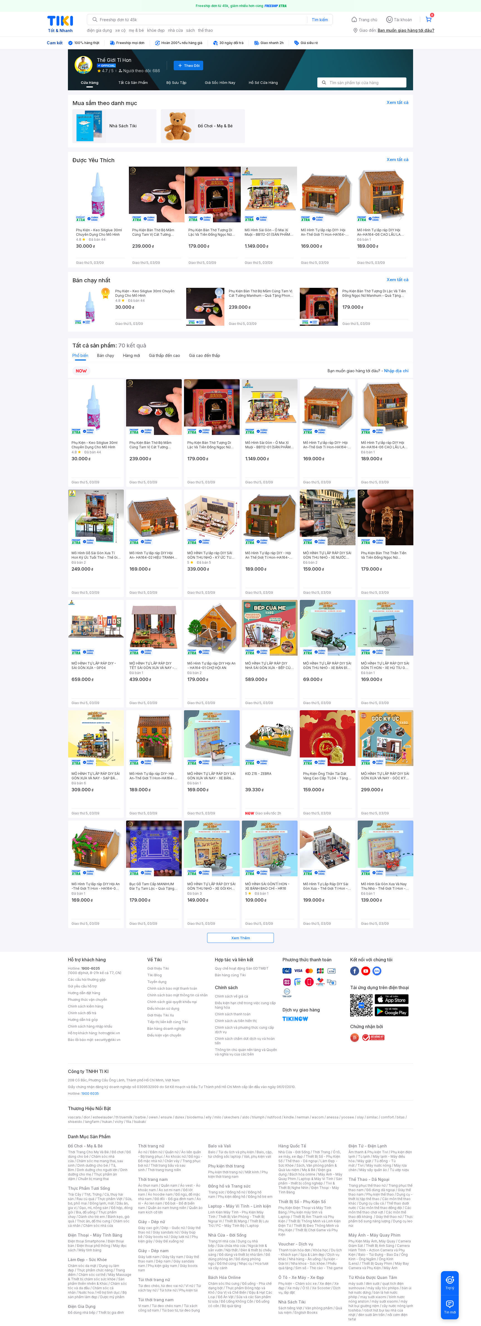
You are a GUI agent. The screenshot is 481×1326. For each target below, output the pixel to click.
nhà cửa (175, 30)
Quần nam (169, 1185)
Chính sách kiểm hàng (85, 1006)
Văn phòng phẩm (319, 1308)
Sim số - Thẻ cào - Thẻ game (319, 1268)
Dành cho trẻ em (91, 1217)
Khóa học (320, 1250)
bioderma (195, 1117)
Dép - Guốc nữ (173, 1228)
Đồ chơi (118, 1152)
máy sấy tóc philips (383, 1288)
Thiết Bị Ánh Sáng (380, 1246)
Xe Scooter (321, 1288)
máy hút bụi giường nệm (378, 1303)
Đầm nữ (156, 1152)
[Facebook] (354, 970)
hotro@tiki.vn (109, 1033)
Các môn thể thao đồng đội (380, 1208)
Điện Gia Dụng (81, 1306)
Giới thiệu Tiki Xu (160, 1015)
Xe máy (293, 1288)
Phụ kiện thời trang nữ (225, 1172)
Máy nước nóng (378, 1165)
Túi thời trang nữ (154, 1279)
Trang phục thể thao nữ (367, 1185)
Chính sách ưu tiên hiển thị (236, 1021)
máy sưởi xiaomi (385, 1301)
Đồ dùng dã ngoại (380, 1190)
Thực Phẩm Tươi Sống (89, 1188)
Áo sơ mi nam (169, 1190)
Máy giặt (364, 1161)
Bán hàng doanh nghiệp (166, 1028)
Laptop (253, 1225)
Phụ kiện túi (188, 1290)
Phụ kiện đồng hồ (231, 1196)
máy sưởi (356, 1283)
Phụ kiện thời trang (226, 1166)
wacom (318, 1117)
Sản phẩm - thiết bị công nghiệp (310, 1181)
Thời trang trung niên (164, 1170)
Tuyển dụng (156, 982)
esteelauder (103, 1117)
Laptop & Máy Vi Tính (316, 1179)
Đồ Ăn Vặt (226, 1297)
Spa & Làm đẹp (312, 1254)
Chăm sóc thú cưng (223, 1283)
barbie (140, 1117)
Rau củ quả (85, 1199)
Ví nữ (189, 1286)
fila (128, 1122)
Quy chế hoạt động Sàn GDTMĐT (242, 968)
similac (372, 1117)
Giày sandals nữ (165, 1232)
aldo (245, 1117)
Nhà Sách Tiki (292, 1302)
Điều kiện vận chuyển (164, 1035)
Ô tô (305, 1288)
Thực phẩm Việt (109, 1199)
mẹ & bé (136, 30)
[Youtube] (365, 970)
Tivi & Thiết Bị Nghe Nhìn (306, 1185)
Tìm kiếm (320, 19)
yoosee (347, 1117)
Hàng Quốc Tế (292, 1145)
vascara (74, 1117)
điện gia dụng (99, 30)
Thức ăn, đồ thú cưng (93, 1221)
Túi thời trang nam (155, 1299)
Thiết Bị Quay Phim (377, 1263)
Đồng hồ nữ (236, 1192)
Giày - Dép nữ (151, 1221)
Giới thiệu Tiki (158, 968)
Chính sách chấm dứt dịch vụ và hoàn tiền (245, 1041)
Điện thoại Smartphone (86, 1241)
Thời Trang (321, 1152)
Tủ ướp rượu (399, 1170)
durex (179, 1117)
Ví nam (143, 1306)
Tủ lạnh (364, 1156)
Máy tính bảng (89, 1250)
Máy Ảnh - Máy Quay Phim (374, 1235)
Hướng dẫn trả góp (83, 1020)
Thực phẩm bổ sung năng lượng (381, 1219)
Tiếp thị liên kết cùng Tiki (167, 1022)
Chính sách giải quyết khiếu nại (172, 1002)
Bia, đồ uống (85, 1212)
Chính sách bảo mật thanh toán (172, 988)
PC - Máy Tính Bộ (230, 1225)
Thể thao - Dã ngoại (301, 1161)
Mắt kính (252, 1172)
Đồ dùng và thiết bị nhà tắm (241, 1254)
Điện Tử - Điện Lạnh (368, 1145)
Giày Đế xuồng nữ (169, 1241)
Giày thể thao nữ (389, 1217)
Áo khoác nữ (176, 1156)
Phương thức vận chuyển (87, 999)
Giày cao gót (148, 1228)
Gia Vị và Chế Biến (231, 1292)
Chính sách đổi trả (82, 1013)
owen (153, 1117)
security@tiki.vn (108, 1040)
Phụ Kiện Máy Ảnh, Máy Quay (372, 1241)
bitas (401, 1117)
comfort (387, 1117)
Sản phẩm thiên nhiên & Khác (96, 1281)
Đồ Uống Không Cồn (237, 1301)
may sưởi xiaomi (373, 1297)
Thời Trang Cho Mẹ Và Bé (88, 1152)
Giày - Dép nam (153, 1250)
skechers (231, 1117)
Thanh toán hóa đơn (294, 1250)
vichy (119, 1122)
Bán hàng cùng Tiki (230, 975)
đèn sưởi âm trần (371, 1315)
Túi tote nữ (167, 1290)
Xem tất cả (398, 102)
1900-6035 (90, 968)
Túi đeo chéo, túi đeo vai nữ (160, 1286)
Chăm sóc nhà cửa (98, 1225)
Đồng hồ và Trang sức (229, 1186)
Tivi (360, 1165)
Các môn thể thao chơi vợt (380, 1210)
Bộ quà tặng (231, 1306)
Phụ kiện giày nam (162, 1266)
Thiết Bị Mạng (236, 1221)
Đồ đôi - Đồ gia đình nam (174, 1199)
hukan (107, 1122)
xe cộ (120, 30)
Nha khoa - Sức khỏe (308, 1263)
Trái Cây (74, 1194)
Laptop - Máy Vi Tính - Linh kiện (239, 1206)
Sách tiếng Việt (290, 1308)
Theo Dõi (192, 65)
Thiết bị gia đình (111, 1312)
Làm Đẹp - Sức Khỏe (87, 1259)
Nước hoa (86, 1292)
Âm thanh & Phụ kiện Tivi (368, 1152)
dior (87, 1117)
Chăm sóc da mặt (82, 1266)
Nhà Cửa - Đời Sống (227, 1235)
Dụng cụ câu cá (371, 1203)
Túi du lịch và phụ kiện (236, 1152)
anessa (332, 1117)
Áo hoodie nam (160, 1194)
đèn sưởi (372, 1283)
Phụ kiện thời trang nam (238, 1174)
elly (209, 1117)
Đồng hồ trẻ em (260, 1196)
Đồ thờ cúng (226, 1263)
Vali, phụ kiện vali (257, 1156)
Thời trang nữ (151, 1145)
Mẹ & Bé (308, 1170)
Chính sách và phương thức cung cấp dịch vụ (244, 1029)
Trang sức (216, 1192)
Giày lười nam (148, 1257)
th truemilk (124, 1117)
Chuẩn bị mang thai (93, 1179)
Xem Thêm (240, 938)
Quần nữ (171, 1152)
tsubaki (140, 1122)
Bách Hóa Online (224, 1277)
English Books (306, 1312)
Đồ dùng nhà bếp (81, 1312)
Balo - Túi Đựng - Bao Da (378, 1254)
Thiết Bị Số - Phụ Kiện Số (302, 1201)
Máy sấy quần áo (373, 1170)
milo (217, 1117)
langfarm (92, 1122)
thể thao (205, 30)
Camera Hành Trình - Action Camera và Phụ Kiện (379, 1250)
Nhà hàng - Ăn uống (305, 1259)
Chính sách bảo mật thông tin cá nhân (177, 995)
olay (360, 1117)
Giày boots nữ (156, 1237)
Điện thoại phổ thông (93, 1246)
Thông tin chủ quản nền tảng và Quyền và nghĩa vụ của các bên (246, 1052)
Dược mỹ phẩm (112, 1297)
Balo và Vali (219, 1145)
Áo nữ (142, 1152)
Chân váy (172, 1161)
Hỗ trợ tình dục (108, 1292)
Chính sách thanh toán (233, 1014)
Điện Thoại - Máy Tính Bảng (95, 1235)
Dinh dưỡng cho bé (92, 1165)
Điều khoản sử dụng (163, 1008)
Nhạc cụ (245, 1263)
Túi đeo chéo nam (166, 1306)
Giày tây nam (172, 1257)
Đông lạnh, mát (102, 1203)
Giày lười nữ (180, 1237)
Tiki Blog (154, 975)
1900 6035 (90, 1093)
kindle (289, 1117)
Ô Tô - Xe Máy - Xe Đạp (301, 1277)
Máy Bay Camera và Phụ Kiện (379, 1265)
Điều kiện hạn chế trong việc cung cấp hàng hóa (245, 1005)
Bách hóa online (302, 1174)
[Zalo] (376, 970)
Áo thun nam (148, 1185)
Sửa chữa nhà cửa (231, 1246)
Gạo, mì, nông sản (93, 1208)
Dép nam (163, 1261)
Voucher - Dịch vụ (295, 1244)
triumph (258, 1117)
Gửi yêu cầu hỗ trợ (82, 986)
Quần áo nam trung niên (167, 1208)
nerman (303, 1117)
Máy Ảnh (390, 1268)
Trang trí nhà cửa (221, 1241)
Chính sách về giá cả (231, 996)
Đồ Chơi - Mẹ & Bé (85, 1145)
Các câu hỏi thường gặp (87, 979)
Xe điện (326, 1283)
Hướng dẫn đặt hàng (84, 993)
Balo (211, 1152)
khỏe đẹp (156, 30)
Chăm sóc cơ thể (91, 1275)
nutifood (274, 1117)
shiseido (75, 1122)
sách (190, 30)
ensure (166, 1117)
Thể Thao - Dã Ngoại (369, 1179)
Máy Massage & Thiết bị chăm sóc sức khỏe (99, 1277)
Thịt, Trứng (93, 1194)
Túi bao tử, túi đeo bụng (181, 1310)
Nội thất (231, 1250)
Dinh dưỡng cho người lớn (97, 1170)
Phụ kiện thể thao (380, 1194)
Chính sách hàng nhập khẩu (90, 1026)
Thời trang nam (153, 1179)
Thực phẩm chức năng (95, 1270)
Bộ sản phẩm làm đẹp (97, 1294)
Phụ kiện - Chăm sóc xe (297, 1283)
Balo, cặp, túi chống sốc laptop (240, 1154)
